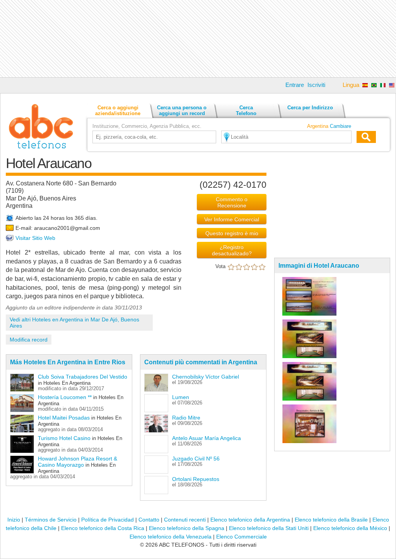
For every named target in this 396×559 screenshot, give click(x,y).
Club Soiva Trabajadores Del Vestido (82, 377)
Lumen (180, 397)
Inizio (13, 520)
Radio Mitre (186, 418)
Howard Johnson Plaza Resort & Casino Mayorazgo (77, 461)
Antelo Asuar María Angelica (206, 438)
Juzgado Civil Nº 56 (196, 458)
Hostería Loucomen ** (65, 397)
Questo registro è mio (231, 233)
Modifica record (29, 339)
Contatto (148, 520)
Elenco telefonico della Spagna (186, 528)
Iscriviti (316, 85)
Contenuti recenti (185, 520)
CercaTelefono (246, 110)
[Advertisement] (198, 38)
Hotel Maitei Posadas (64, 418)
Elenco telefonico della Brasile (331, 520)
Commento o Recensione (232, 202)
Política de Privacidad (107, 520)
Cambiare (340, 126)
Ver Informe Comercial (231, 219)
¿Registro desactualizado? (232, 250)
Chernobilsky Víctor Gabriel (205, 377)
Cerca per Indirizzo (310, 107)
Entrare (294, 85)
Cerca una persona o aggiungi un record (182, 110)
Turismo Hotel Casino (64, 438)
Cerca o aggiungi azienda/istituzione (117, 110)
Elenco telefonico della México (350, 528)
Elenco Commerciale (241, 537)
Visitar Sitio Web (35, 238)
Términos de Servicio (51, 520)
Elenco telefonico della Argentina (250, 520)
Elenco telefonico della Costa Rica (102, 528)
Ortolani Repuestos (195, 479)
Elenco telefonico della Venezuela (171, 537)
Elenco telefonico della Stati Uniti (269, 528)
